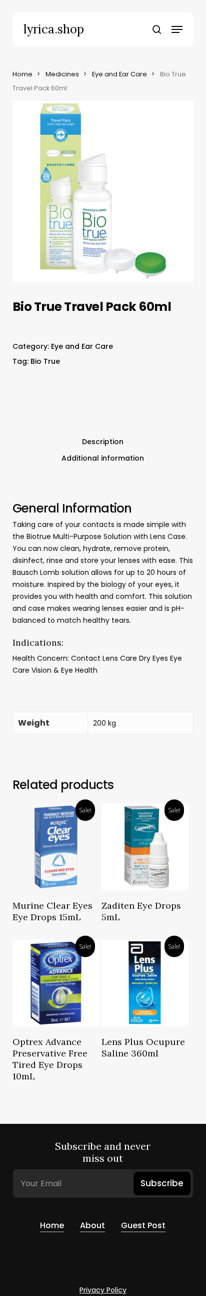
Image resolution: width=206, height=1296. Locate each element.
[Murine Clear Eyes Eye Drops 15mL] (56, 846)
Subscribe (162, 1183)
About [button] (92, 1225)
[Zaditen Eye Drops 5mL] (145, 846)
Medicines (62, 74)
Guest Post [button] (143, 1225)
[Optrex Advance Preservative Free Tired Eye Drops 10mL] (56, 983)
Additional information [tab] (103, 458)
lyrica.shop (54, 29)
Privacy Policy (103, 1290)
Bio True (45, 361)
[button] (177, 29)
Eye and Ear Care (119, 74)
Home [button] (52, 1225)
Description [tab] (103, 441)
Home (22, 74)
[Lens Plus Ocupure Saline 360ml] (145, 983)
